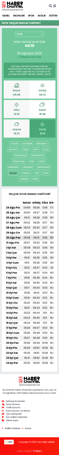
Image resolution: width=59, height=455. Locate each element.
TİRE (37, 173)
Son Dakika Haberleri (16, 416)
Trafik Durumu (13, 407)
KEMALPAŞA (19, 161)
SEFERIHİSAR (43, 167)
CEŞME (25, 149)
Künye (28, 428)
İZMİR (35, 178)
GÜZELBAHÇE (20, 155)
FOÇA (46, 149)
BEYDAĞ (13, 149)
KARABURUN (38, 155)
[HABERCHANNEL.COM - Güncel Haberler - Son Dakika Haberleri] (12, 6)
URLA (45, 173)
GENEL (6, 15)
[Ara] (50, 6)
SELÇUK (13, 173)
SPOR (31, 15)
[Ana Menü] (54, 6)
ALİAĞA (14, 143)
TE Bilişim (37, 450)
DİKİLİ (36, 149)
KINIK (31, 161)
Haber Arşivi (12, 420)
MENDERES (13, 167)
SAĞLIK (42, 15)
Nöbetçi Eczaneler (15, 401)
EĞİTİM (53, 15)
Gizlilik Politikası (12, 428)
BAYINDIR (27, 143)
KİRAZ (42, 161)
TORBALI (26, 173)
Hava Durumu (13, 404)
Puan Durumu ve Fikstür (18, 410)
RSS (10, 441)
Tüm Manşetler (14, 413)
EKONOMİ (19, 15)
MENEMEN (28, 167)
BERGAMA (42, 143)
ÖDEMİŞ (24, 178)
